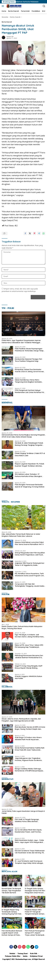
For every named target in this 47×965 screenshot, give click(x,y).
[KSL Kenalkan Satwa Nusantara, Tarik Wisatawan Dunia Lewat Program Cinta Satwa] (7, 575)
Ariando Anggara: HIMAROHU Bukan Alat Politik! (28, 677)
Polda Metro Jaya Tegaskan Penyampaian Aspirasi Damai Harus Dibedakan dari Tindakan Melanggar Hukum (21, 341)
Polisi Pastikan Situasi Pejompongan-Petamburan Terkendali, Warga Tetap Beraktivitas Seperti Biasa (29, 350)
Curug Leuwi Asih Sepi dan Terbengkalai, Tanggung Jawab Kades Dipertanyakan (29, 585)
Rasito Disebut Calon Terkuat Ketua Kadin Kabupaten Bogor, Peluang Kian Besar (22, 627)
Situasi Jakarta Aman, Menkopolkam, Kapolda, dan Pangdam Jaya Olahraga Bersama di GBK (21, 720)
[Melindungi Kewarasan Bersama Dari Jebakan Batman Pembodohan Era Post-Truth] (7, 657)
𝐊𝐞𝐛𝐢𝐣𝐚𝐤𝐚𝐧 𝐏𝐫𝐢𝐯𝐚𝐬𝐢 (36, 956)
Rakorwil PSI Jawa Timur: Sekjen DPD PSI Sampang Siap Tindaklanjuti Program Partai (29, 646)
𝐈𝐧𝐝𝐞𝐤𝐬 (25, 956)
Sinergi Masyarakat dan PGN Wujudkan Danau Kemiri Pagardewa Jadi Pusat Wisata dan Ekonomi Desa (30, 554)
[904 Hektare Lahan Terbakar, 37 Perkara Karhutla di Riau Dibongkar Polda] (7, 476)
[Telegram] (36, 947)
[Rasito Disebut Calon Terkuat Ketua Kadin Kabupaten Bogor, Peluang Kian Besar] (23, 609)
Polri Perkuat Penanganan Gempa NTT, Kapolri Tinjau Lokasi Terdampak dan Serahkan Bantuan (35, 933)
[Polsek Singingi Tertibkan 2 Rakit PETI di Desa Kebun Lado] (7, 455)
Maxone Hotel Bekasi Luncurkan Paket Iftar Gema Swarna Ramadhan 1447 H (29, 543)
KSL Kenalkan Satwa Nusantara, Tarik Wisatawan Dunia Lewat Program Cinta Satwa (30, 575)
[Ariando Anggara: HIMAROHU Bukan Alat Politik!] (7, 678)
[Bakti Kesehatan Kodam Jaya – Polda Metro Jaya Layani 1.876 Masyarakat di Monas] (7, 842)
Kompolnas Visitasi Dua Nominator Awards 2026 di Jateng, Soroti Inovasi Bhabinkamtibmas (29, 370)
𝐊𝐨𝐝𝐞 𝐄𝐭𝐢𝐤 (33, 953)
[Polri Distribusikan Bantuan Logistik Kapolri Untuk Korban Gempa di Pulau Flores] (12, 923)
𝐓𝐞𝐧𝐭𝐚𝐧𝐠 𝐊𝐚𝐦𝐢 (23, 953)
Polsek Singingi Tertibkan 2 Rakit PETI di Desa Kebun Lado (30, 454)
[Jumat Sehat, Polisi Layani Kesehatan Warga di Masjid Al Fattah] (23, 794)
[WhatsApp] (28, 947)
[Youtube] (24, 947)
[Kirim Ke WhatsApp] (43, 233)
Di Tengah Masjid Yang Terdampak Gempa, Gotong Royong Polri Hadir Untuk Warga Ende (12, 912)
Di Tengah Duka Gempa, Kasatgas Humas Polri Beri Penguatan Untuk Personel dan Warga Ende (35, 891)
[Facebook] (11, 947)
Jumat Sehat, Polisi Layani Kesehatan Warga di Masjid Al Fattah (23, 812)
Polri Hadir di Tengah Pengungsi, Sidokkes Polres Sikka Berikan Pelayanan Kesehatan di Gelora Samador (27, 820)
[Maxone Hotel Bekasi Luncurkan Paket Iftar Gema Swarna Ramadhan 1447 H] (7, 544)
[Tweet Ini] (30, 233)
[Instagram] (19, 947)
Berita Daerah (7, 22)
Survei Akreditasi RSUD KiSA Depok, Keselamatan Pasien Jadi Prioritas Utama (28, 831)
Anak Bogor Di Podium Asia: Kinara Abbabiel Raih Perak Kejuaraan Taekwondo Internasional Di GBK (28, 738)
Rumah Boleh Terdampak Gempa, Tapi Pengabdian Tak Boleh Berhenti (11, 891)
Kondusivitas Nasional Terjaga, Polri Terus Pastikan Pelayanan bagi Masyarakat (28, 360)
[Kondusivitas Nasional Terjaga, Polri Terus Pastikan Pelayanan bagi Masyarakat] (7, 360)
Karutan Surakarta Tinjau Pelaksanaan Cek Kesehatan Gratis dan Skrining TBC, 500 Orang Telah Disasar (30, 852)
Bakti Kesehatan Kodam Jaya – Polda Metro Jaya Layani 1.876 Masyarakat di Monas (30, 841)
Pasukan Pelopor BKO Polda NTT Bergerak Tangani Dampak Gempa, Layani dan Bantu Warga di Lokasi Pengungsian (34, 912)
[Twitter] (15, 947)
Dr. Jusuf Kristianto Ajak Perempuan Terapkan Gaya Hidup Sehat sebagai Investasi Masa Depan (29, 862)
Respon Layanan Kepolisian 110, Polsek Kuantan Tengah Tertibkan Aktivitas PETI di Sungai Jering (29, 465)
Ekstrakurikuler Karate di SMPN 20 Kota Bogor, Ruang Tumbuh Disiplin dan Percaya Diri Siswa (30, 728)
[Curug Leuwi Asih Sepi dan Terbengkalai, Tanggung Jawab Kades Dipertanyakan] (7, 585)
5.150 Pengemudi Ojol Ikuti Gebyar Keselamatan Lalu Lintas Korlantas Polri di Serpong (30, 391)
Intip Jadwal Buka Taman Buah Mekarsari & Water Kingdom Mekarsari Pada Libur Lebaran (21, 535)
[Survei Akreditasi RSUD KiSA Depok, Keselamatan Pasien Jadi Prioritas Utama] (7, 831)
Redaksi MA (10, 37)
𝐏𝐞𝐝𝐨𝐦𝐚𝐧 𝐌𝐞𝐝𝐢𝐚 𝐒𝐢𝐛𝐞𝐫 (12, 956)
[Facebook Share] (25, 233)
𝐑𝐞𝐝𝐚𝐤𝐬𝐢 (12, 953)
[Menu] (3, 6)
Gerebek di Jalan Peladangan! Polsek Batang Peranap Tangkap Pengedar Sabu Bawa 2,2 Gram (29, 444)
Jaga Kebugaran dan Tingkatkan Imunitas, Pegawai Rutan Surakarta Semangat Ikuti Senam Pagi (28, 759)
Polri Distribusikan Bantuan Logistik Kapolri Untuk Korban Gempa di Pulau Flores (12, 933)
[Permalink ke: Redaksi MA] (3, 37)
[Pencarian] (44, 6)
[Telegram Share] (39, 233)
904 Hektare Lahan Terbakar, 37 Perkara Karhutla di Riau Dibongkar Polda (28, 475)
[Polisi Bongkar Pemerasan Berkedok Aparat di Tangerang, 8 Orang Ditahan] (7, 486)
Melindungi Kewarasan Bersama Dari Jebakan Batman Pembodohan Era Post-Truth (29, 656)
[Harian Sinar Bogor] (13, 6)
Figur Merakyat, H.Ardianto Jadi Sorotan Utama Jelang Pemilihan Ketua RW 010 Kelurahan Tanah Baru (30, 636)
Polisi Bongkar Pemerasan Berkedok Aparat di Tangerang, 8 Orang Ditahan (29, 486)
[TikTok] (32, 947)
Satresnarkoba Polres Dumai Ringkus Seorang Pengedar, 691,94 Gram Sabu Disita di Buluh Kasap (23, 436)
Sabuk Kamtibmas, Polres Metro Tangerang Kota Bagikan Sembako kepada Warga (28, 381)
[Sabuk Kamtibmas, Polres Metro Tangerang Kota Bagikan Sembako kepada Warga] (7, 381)
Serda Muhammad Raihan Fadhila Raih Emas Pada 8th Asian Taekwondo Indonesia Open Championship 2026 (29, 749)
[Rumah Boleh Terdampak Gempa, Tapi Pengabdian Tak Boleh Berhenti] (12, 880)
